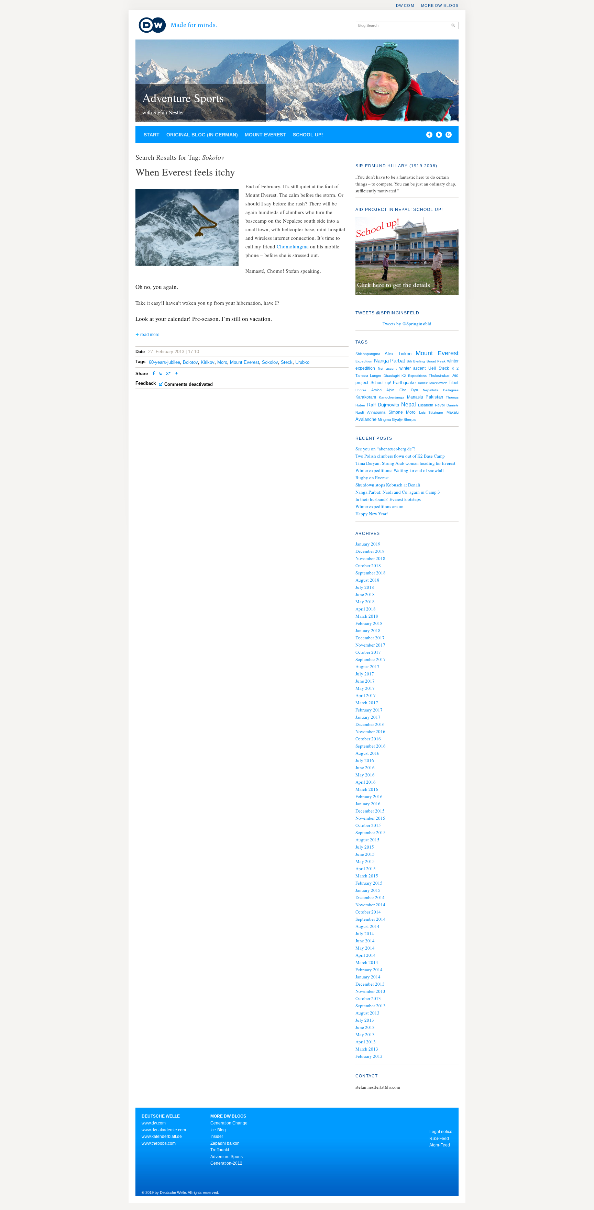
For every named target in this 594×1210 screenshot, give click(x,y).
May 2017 (365, 688)
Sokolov (270, 362)
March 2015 (366, 876)
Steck (287, 362)
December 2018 (370, 551)
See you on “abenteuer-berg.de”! (385, 449)
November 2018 (370, 558)
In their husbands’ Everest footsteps (388, 499)
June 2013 (365, 1027)
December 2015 (370, 811)
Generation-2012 (226, 1163)
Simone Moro (402, 412)
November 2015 (370, 818)
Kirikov (207, 362)
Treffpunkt (219, 1149)
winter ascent (412, 368)
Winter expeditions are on (379, 506)
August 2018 (367, 580)
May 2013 (365, 1034)
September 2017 (370, 659)
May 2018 (365, 601)
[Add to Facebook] (427, 136)
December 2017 (370, 638)
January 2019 (368, 544)
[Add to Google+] (168, 374)
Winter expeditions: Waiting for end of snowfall (399, 470)
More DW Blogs (440, 5)
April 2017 (365, 695)
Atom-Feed (439, 1145)
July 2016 (364, 760)
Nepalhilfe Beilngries (441, 390)
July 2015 (364, 847)
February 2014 (369, 969)
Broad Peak (436, 361)
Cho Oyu (408, 390)
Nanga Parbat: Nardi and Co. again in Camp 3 (397, 492)
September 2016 (370, 746)
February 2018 (369, 623)
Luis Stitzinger (431, 412)
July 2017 (364, 674)
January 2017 (368, 717)
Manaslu (415, 397)
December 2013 (370, 984)
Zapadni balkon (225, 1143)
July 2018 (364, 587)
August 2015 (367, 840)
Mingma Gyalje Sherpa (397, 419)
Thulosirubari (439, 375)
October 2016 (368, 739)
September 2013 (370, 1005)
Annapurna (376, 412)
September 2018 (370, 573)
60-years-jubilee (164, 362)
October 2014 (368, 912)
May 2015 (365, 861)
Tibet (454, 382)
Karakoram (365, 397)
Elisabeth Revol (431, 405)
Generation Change (229, 1123)
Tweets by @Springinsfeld (407, 324)
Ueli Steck (438, 368)
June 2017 (365, 681)
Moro (222, 362)
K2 (404, 376)
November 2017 (370, 645)
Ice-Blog (218, 1130)
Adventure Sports (183, 97)
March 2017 (366, 702)
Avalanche (365, 419)
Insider (216, 1136)
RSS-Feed (439, 1138)
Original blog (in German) (202, 134)
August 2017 (367, 666)
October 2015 (368, 825)
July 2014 (364, 933)
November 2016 (370, 731)
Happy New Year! (371, 514)
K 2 (455, 368)
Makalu (453, 412)
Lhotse (360, 390)
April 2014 (365, 955)
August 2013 (367, 1013)
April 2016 (365, 782)
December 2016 (370, 724)
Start (152, 134)
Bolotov (190, 362)
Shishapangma (367, 354)
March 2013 (366, 1049)
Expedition (363, 361)
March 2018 (366, 616)
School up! (308, 134)
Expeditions (417, 376)
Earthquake (404, 382)
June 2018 (365, 594)
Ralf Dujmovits (383, 404)
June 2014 (365, 941)
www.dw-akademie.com (164, 1130)
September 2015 (370, 832)
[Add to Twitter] (161, 374)
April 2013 (365, 1042)
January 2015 (368, 890)
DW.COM (405, 5)
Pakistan (434, 397)
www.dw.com (154, 1123)
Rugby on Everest (372, 477)
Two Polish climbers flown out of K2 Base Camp (400, 456)
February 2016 (369, 796)
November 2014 (370, 904)
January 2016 (368, 803)
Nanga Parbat (389, 360)
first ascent (387, 368)
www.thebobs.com (159, 1143)
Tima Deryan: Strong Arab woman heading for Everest (405, 463)
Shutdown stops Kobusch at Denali (387, 485)
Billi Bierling (416, 361)
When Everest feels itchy (185, 171)
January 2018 (368, 630)
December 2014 (370, 897)
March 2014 (366, 962)
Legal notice (440, 1131)
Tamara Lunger (368, 375)
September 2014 (370, 919)
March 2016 (366, 789)
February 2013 (369, 1056)
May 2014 (365, 948)
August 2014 (367, 926)
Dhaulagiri (391, 376)
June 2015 (365, 854)
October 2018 (368, 565)
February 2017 (369, 710)
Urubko (302, 362)
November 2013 (370, 991)
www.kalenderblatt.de (162, 1136)
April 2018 (365, 609)
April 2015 (365, 868)
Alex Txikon (398, 353)
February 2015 (369, 883)
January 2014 (368, 977)
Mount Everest (265, 134)
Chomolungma (293, 246)
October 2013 (368, 998)
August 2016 (367, 753)
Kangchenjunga (391, 397)
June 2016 (365, 767)
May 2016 (365, 775)
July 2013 (364, 1020)
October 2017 (368, 652)
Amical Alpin (382, 390)
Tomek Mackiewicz (432, 383)
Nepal (408, 404)
